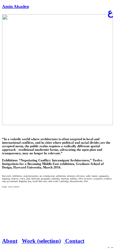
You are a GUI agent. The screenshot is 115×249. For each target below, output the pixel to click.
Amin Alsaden (15, 6)
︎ (112, 246)
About (9, 241)
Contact (74, 241)
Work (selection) (41, 241)
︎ (108, 246)
